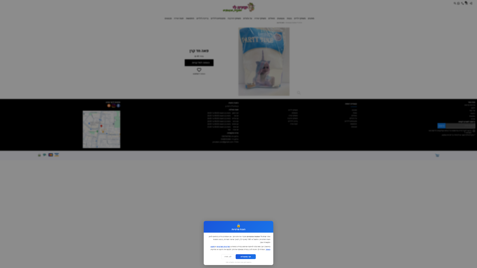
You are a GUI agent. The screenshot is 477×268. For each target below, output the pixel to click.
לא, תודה (227, 257)
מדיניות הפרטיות (223, 246)
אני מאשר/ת (246, 257)
